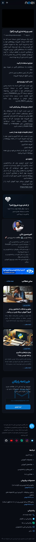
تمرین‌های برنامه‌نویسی (25, 469)
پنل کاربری (29, 455)
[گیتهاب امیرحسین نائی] (6, 440)
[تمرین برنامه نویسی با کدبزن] (18, 272)
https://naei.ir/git (26, 187)
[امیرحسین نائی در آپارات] (16, 440)
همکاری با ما (28, 474)
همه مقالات (10, 281)
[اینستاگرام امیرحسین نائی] (27, 440)
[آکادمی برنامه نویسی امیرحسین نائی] (30, 3)
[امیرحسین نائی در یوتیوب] (11, 440)
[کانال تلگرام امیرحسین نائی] (32, 440)
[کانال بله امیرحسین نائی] (22, 440)
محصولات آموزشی (26, 460)
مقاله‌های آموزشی (26, 465)
